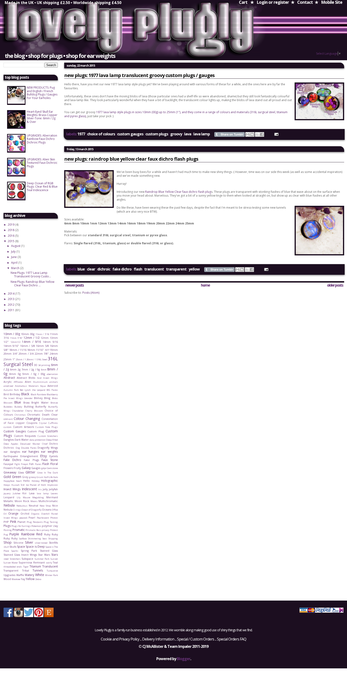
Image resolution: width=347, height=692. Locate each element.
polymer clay (50, 526)
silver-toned (41, 542)
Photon (54, 517)
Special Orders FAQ (231, 639)
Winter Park (51, 575)
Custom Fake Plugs (46, 427)
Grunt (40, 477)
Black (25, 394)
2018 (11, 230)
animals (53, 381)
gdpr (44, 468)
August (16, 246)
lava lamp (201, 134)
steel (6, 558)
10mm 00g (27, 334)
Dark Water (22, 439)
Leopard (9, 497)
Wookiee (16, 579)
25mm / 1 (21, 359)
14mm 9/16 (50, 342)
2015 (11, 241)
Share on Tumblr (229, 134)
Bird (6, 394)
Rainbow (27, 534)
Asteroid (52, 385)
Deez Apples (11, 443)
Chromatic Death (38, 414)
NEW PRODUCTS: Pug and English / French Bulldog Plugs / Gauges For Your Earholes (42, 93)
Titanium (35, 566)
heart (19, 480)
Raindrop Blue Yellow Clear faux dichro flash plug (178, 192)
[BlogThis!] (252, 134)
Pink (13, 521)
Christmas (20, 414)
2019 (11, 225)
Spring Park (29, 550)
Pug (6, 534)
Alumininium (40, 381)
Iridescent (29, 489)
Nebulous (22, 505)
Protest (54, 530)
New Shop (45, 505)
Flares (38, 464)
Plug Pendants (35, 522)
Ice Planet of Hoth (36, 484)
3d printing (44, 365)
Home (205, 285)
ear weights (49, 452)
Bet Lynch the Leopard (32, 389)
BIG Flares (52, 389)
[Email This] (247, 134)
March (15, 268)
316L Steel (42, 359)
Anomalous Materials (27, 385)
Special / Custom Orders (195, 639)
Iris (40, 489)
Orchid (25, 513)
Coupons (31, 423)
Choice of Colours (101, 134)
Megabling (38, 497)
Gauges (35, 468)
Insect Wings (12, 489)
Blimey (38, 398)
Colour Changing (27, 418)
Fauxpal (8, 464)
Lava (187, 134)
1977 (81, 134)
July (13, 251)
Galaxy (26, 468)
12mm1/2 (15, 342)
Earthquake (11, 456)
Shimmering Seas (37, 538)
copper (20, 423)
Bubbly (18, 406)
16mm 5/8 (42, 346)
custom (8, 427)
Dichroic (103, 269)
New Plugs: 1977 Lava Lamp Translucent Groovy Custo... (31, 274)
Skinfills (53, 542)
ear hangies (30, 452)
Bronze (54, 402)
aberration (52, 374)
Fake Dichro (121, 269)
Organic (35, 513)
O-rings (17, 509)
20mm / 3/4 (26, 353)
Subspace (27, 558)
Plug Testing (51, 522)
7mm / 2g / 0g (30, 369)
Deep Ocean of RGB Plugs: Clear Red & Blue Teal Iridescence (42, 186)
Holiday (36, 480)
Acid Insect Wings (47, 377)
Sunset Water (11, 562)
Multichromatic (48, 501)
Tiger (26, 566)
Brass (26, 402)
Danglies (9, 439)
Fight (17, 464)
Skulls (12, 546)
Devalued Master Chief (33, 443)
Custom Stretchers (48, 436)
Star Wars (44, 554)
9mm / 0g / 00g (33, 374)
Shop (8, 542)
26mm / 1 (31, 359)
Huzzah (15, 484)
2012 (11, 305)
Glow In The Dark (47, 472)
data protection (38, 439)
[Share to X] (257, 134)
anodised (8, 385)
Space (21, 547)
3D (35, 365)
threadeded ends (13, 566)
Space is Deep (35, 547)
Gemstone (52, 468)
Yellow (194, 269)
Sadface (23, 538)
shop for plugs (45, 56)
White (39, 574)
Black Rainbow (38, 394)
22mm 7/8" (42, 353)
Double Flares (29, 447)
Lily (19, 497)
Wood (7, 579)
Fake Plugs (31, 460)
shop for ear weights (90, 56)
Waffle (20, 575)
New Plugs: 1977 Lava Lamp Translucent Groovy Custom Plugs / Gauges (139, 75)
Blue (81, 269)
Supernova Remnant (32, 562)
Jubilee (16, 493)
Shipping (53, 538)
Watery (29, 575)
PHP (6, 522)
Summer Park (42, 558)
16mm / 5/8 (27, 346)
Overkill (45, 513)
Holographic (49, 481)
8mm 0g (15, 374)
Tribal (25, 570)
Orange (13, 513)
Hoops (7, 484)
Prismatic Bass (33, 530)
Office (55, 509)
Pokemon (36, 526)
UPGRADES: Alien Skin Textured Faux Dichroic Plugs (42, 162)
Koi (24, 493)
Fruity (17, 468)
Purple (14, 534)
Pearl (32, 517)
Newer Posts (74, 285)
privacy (45, 530)
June (14, 257)
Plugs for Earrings (21, 526)
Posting (8, 530)
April (14, 263)
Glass (21, 472)
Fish (31, 464)
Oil (5, 513)
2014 (11, 294)
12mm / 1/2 (31, 338)
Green (16, 476)
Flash (138, 269)
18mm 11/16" (35, 350)
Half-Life (48, 477)
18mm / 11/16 (17, 350)
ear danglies (12, 451)
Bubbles (8, 406)
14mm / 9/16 (31, 342)
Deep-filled (52, 439)
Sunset (54, 558)
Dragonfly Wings (48, 447)
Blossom (8, 402)
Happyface (9, 480)
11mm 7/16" (16, 338)
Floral (54, 464)
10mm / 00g (12, 334)
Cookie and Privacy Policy (120, 639)
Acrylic (8, 381)
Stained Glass (49, 550)
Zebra (38, 579)
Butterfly (40, 406)
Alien (28, 381)
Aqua (43, 385)
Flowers (8, 468)
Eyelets (53, 456)
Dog (18, 447)
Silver (29, 542)
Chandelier (18, 410)
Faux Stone (50, 460)
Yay (23, 579)
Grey (25, 477)
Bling (47, 398)
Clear (91, 269)
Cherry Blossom (34, 410)
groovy (176, 134)
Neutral (33, 505)
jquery (7, 493)
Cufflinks (53, 423)
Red (39, 534)
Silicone (18, 542)
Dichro (53, 443)
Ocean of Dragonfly (32, 509)
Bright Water (39, 402)
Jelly (45, 489)
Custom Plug (35, 431)
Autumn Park (11, 389)
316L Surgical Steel (31, 361)
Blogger (183, 658)
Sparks (14, 550)
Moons (34, 501)
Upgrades (9, 575)
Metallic (8, 501)
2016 (11, 236)
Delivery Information (158, 639)
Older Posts (335, 285)
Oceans (46, 509)
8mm (44, 369)
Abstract (9, 378)
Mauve (26, 497)
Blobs (55, 398)
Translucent (154, 269)
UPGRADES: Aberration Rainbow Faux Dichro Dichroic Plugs (42, 138)
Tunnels (38, 570)
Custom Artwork (23, 427)
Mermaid (52, 497)
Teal (55, 562)
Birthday (15, 394)
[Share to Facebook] (261, 134)
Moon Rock (22, 501)
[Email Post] (275, 134)
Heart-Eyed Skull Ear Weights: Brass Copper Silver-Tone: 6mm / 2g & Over (42, 117)
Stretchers (15, 558)
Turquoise (52, 570)
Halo (55, 477)
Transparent (176, 269)
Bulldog (29, 406)
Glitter (30, 472)
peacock (23, 517)
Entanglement (29, 456)
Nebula (9, 505)
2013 (11, 299)
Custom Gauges (130, 134)
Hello (26, 480)
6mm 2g (15, 369)
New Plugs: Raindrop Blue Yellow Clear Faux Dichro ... (32, 283)
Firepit (24, 464)
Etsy (43, 456)
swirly (49, 562)
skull (6, 546)
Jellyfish (53, 489)
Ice (23, 484)
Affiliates (18, 381)
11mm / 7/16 (42, 334)
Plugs (7, 526)
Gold (7, 476)
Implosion (52, 484)
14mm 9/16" (11, 346)
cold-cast (8, 419)
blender (28, 398)
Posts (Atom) (90, 293)
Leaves (54, 493)
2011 (11, 310)
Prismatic (19, 530)
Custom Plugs (156, 134)
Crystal (43, 423)
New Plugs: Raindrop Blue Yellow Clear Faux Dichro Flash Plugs (131, 159)
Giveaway (10, 472)
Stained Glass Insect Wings (20, 554)
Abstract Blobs (26, 377)
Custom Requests (25, 436)
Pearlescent (43, 517)
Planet (21, 522)
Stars (54, 555)
